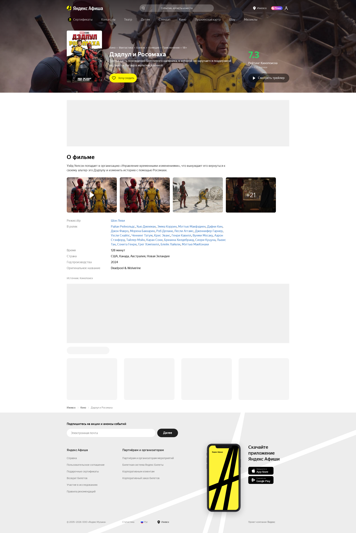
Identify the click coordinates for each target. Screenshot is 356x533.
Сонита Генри (127, 244)
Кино (83, 342)
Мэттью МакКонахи (195, 244)
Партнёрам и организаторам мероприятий (148, 392)
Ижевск (71, 342)
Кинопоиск (86, 278)
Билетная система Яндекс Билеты (143, 399)
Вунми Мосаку (203, 235)
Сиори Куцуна (205, 240)
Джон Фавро (119, 231)
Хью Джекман (146, 226)
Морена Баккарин (142, 231)
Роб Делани (164, 231)
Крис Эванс (162, 235)
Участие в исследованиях (82, 419)
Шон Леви (118, 220)
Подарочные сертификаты (83, 405)
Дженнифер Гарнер (209, 231)
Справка (72, 392)
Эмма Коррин (167, 226)
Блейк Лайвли (170, 244)
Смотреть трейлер (271, 78)
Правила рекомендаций (81, 425)
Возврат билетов (77, 412)
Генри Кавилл (181, 235)
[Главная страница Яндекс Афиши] (69, 8)
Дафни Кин (214, 226)
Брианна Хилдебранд (179, 240)
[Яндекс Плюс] (277, 8)
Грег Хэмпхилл (148, 244)
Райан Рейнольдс (123, 226)
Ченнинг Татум (142, 235)
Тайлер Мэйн (135, 240)
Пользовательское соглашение (86, 399)
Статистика (128, 456)
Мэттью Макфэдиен (192, 226)
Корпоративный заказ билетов (141, 412)
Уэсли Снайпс (120, 235)
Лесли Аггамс (184, 231)
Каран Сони (154, 240)
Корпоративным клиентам (138, 405)
